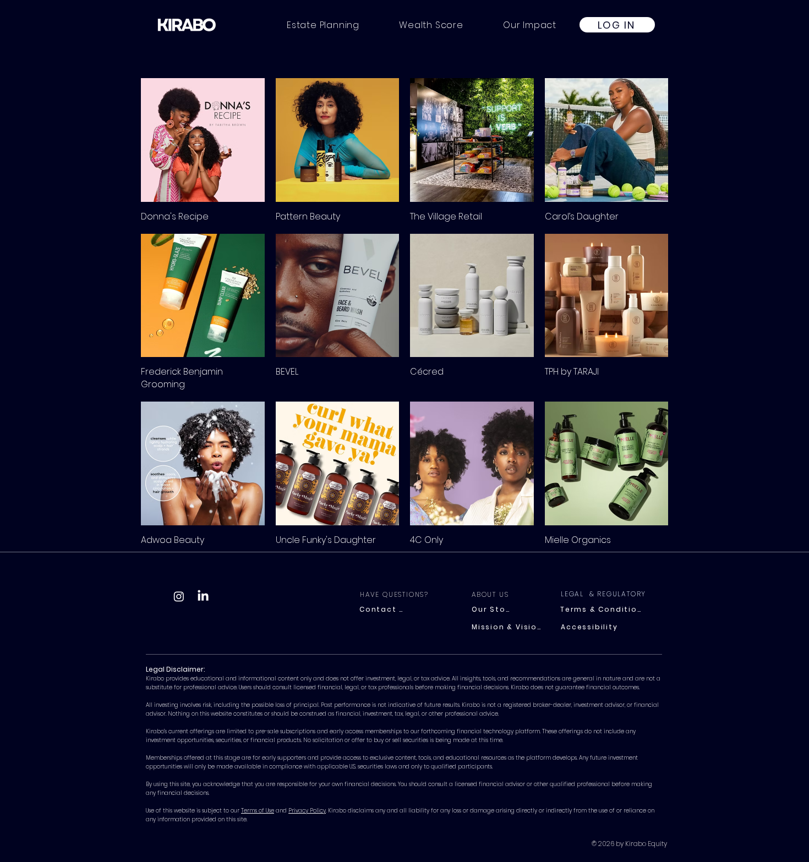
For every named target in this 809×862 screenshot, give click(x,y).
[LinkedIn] (203, 596)
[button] (529, 25)
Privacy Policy (307, 810)
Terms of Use (257, 810)
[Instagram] (178, 596)
